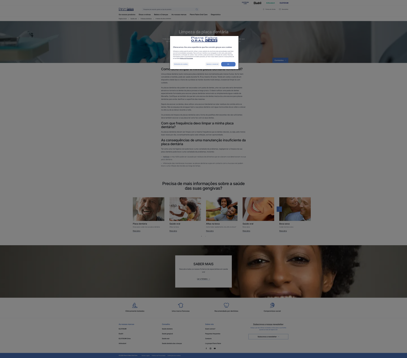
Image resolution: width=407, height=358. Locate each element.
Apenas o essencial (212, 64)
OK (228, 64)
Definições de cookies (181, 64)
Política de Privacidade (186, 58)
